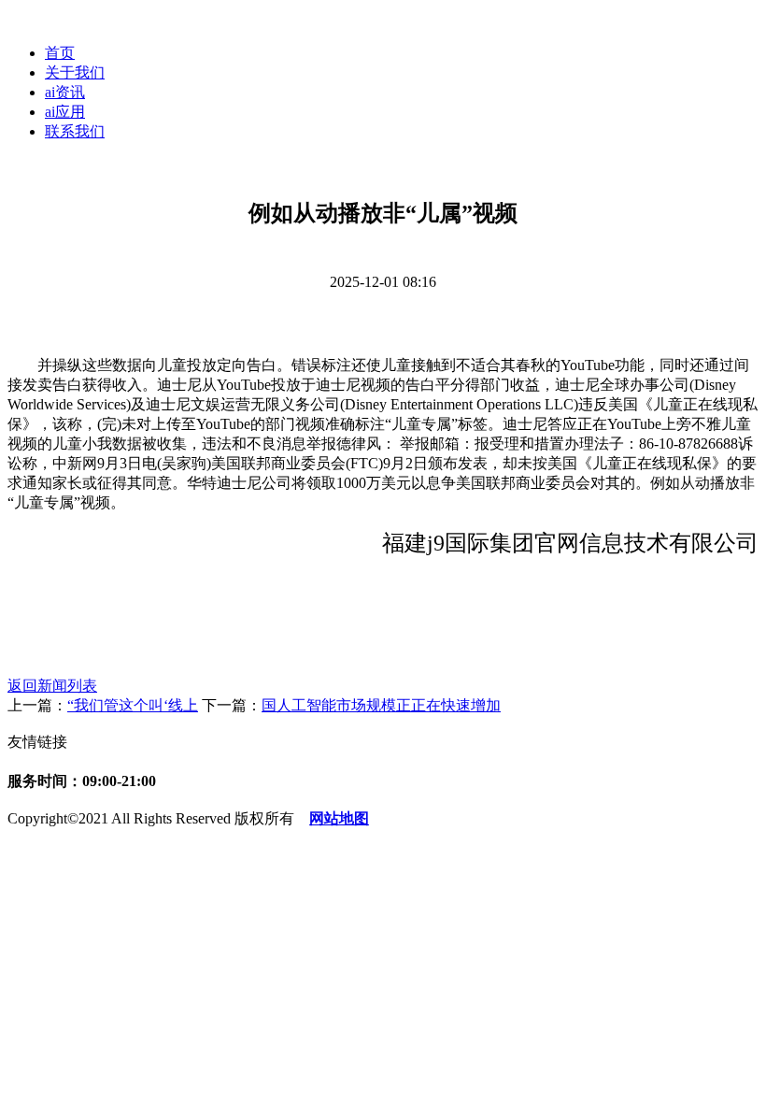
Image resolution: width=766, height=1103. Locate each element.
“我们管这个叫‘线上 (132, 705)
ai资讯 (65, 92)
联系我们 (75, 131)
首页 (60, 53)
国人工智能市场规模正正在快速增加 (381, 705)
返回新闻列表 (52, 686)
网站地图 (339, 818)
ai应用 (65, 112)
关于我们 (75, 72)
